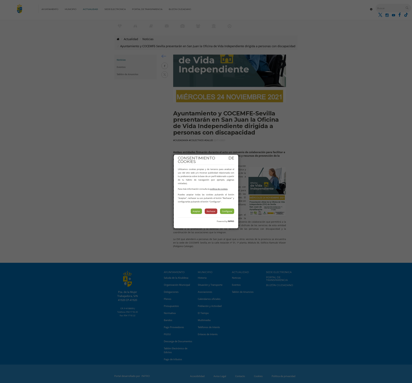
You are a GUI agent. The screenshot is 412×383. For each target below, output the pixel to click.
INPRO (231, 221)
